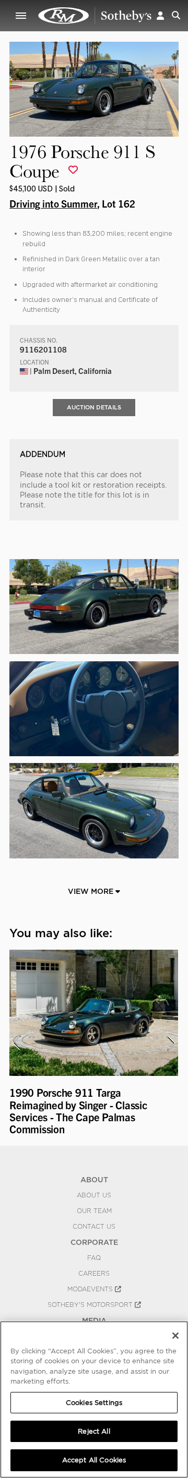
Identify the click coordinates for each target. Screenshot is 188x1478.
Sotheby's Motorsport (91, 1305)
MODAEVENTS (91, 1289)
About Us (94, 1195)
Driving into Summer (53, 203)
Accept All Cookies (94, 1460)
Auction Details (94, 407)
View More (91, 891)
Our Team (94, 1211)
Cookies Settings (94, 1403)
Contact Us (94, 1226)
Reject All (94, 1431)
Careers (94, 1273)
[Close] (175, 1335)
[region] (94, 1399)
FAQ (94, 1258)
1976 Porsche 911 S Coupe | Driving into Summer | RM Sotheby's (95, 15)
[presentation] (16, 1043)
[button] (160, 15)
